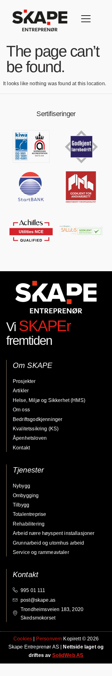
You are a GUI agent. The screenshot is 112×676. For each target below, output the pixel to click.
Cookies (22, 638)
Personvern (49, 638)
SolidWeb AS (68, 655)
